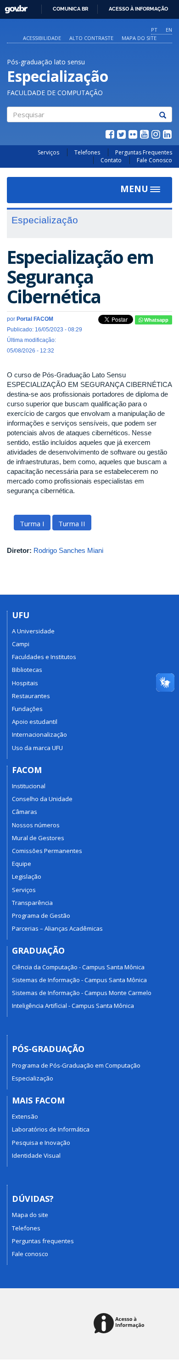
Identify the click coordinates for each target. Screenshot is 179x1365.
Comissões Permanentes (47, 851)
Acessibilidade (42, 37)
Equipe (21, 863)
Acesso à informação (138, 9)
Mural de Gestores (38, 838)
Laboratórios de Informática (51, 1129)
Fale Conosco (154, 160)
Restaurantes (31, 696)
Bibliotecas (27, 669)
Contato (111, 160)
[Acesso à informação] (120, 1324)
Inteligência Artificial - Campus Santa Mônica (73, 1005)
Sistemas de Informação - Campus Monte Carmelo (81, 993)
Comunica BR (70, 9)
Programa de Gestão (41, 915)
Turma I (32, 523)
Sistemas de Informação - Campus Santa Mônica (79, 980)
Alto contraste (91, 37)
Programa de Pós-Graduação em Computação (76, 1065)
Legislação (26, 876)
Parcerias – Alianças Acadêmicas (57, 928)
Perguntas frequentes (43, 1241)
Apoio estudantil (34, 721)
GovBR (13, 6)
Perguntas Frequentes (143, 152)
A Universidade (33, 631)
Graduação (38, 950)
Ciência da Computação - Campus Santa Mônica (78, 967)
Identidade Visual (36, 1155)
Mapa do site (139, 37)
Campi (20, 644)
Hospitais (25, 683)
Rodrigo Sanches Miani (68, 550)
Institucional (28, 786)
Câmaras (24, 812)
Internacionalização (39, 734)
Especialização (32, 1078)
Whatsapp (155, 320)
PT (154, 29)
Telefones (87, 152)
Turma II (71, 523)
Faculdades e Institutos (44, 657)
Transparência (32, 903)
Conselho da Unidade (42, 799)
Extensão (25, 1116)
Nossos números (36, 825)
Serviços (48, 152)
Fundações (27, 709)
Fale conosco (30, 1254)
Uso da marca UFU (37, 748)
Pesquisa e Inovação (41, 1142)
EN (169, 29)
